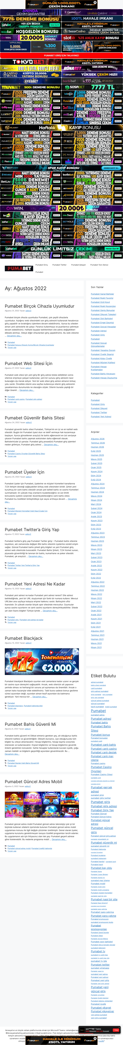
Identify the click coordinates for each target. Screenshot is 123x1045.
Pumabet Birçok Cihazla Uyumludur (39, 306)
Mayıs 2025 (96, 459)
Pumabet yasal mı (97, 971)
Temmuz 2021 (98, 635)
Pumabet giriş (13, 620)
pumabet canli (96, 741)
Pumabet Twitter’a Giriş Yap (32, 529)
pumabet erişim (95, 784)
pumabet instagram (98, 858)
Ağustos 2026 (98, 439)
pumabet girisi (97, 795)
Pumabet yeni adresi (99, 977)
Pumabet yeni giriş (100, 980)
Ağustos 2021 (97, 631)
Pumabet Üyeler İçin (24, 472)
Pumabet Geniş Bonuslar (103, 310)
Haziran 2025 (97, 455)
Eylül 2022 (96, 578)
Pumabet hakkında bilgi (33, 706)
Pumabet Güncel (99, 813)
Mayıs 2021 (96, 643)
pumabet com (96, 778)
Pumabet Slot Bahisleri (102, 318)
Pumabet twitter (100, 964)
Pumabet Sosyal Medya (99, 939)
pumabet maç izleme (100, 880)
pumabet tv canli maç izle (100, 958)
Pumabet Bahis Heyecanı (103, 374)
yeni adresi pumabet (99, 1015)
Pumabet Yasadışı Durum (103, 350)
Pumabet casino (98, 763)
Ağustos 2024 (98, 484)
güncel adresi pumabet (100, 701)
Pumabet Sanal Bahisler (102, 294)
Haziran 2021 (97, 639)
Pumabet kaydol (98, 861)
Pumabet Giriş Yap (102, 810)
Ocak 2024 (96, 512)
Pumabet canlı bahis (103, 744)
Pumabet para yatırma (102, 912)
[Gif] (61, 128)
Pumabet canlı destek (104, 752)
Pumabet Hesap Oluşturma (104, 378)
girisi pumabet (96, 694)
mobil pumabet (111, 707)
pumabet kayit (111, 862)
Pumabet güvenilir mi (104, 842)
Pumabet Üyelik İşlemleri (99, 998)
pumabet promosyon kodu (102, 922)
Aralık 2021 (96, 615)
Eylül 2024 (96, 480)
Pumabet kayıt (97, 864)
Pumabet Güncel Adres (101, 817)
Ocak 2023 (96, 561)
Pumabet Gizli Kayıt (100, 302)
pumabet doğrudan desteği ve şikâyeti (103, 781)
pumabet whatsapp (100, 968)
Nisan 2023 (96, 549)
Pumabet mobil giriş (98, 887)
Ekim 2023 (96, 525)
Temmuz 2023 (98, 537)
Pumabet (39, 272)
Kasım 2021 (96, 619)
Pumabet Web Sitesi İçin (28, 363)
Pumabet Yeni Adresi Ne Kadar (35, 583)
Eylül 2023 (96, 529)
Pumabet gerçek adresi (101, 789)
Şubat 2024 (96, 508)
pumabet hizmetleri (97, 852)
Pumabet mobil (98, 883)
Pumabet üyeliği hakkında (41, 848)
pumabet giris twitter (101, 798)
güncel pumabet (98, 703)
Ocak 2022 (96, 610)
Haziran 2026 (97, 447)
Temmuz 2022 (98, 586)
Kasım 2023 (96, 520)
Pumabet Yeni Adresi (99, 265)
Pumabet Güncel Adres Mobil (33, 781)
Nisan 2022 (96, 598)
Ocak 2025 (96, 467)
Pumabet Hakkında (98, 849)
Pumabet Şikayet (78, 265)
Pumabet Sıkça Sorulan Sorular (103, 945)
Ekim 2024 (96, 475)
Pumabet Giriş (42, 265)
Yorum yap (12, 347)
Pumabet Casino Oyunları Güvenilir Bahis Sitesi (26, 454)
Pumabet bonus (100, 734)
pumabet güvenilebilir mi (99, 839)
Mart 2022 (96, 602)
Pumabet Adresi (99, 331)
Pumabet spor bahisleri (102, 941)
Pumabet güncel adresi (100, 822)
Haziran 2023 (97, 541)
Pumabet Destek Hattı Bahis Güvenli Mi (23, 763)
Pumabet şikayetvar (102, 1011)
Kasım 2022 (96, 570)
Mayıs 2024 (96, 496)
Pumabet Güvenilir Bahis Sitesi (35, 417)
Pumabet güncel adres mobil (19, 848)
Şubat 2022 (96, 606)
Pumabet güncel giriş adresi (103, 836)
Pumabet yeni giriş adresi (100, 983)
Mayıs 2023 (96, 545)
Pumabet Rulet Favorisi (102, 298)
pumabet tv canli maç (99, 955)
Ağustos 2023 (98, 533)
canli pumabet (96, 688)
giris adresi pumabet (99, 691)
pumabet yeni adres (99, 974)
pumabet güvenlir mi (100, 846)
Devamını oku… (14, 336)
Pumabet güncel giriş (102, 830)
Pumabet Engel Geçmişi (102, 322)
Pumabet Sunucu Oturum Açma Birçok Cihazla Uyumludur (31, 345)
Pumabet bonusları (99, 738)
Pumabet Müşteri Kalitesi (103, 362)
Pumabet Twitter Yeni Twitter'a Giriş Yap (24, 565)
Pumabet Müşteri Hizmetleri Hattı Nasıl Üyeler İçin (27, 511)
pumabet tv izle (99, 961)
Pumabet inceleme (98, 855)
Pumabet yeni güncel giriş (99, 989)
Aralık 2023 (96, 516)
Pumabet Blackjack (24, 638)
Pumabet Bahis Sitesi (101, 728)
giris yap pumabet (97, 697)
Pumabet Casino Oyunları (101, 769)
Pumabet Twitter (59, 265)
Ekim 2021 (96, 623)
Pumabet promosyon (100, 919)
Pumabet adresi (101, 718)
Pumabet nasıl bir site (104, 899)
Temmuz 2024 (98, 488)
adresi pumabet (97, 682)
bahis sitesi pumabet (98, 685)
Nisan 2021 (96, 647)
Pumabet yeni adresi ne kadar (31, 620)
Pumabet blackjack (15, 706)
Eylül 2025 (96, 451)
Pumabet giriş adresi (34, 399)
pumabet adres (98, 715)
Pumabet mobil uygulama (100, 890)
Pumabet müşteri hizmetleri (101, 893)
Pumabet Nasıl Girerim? (99, 903)
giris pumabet (107, 694)
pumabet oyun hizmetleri (98, 906)
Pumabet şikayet (101, 1007)
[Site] (30, 94)
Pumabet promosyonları (99, 927)
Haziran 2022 (97, 590)
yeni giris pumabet (99, 1018)
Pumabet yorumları (98, 995)
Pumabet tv (98, 951)
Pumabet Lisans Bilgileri (99, 874)
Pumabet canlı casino (16, 399)
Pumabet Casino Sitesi (101, 774)
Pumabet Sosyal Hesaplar (103, 327)
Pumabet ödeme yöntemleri (102, 1001)
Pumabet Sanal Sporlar (100, 932)
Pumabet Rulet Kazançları (103, 306)
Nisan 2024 (96, 500)
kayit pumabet (97, 707)
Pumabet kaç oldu (101, 867)
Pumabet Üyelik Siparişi (102, 354)
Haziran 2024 (97, 492)
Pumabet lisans (96, 871)
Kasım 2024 (96, 471)
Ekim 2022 (96, 574)
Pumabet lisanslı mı (98, 878)
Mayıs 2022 (96, 594)
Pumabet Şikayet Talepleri (103, 314)
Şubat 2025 (96, 463)
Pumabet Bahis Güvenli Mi (30, 724)
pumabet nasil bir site (99, 896)
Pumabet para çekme (103, 915)
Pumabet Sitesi (97, 936)
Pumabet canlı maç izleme (102, 758)
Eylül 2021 (96, 627)
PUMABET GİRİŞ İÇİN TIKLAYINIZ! (61, 55)
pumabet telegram (98, 948)
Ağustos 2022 (97, 582)
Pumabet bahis (99, 722)
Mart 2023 (96, 553)
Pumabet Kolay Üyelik (101, 358)
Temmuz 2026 (98, 443)
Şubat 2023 (96, 557)
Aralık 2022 (96, 565)
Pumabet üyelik (98, 1004)
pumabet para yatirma (99, 909)
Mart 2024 (96, 504)
